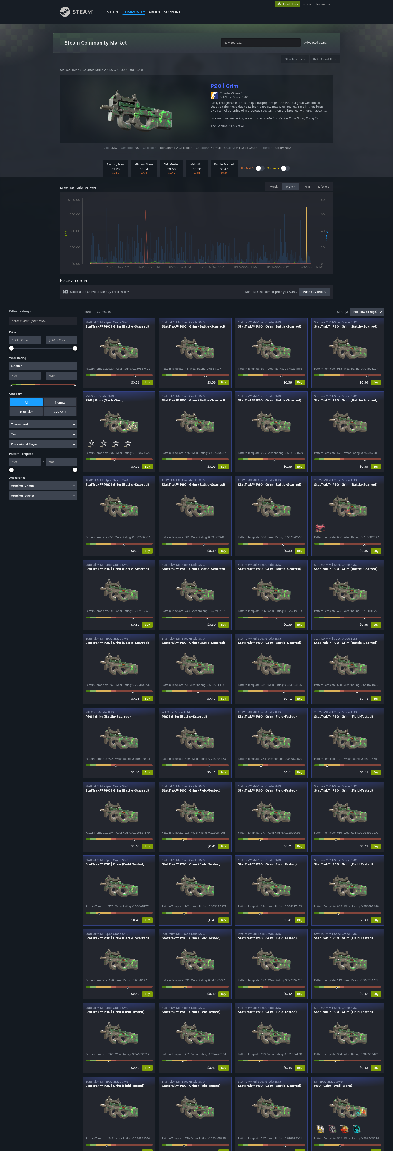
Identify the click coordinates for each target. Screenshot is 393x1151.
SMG (112, 70)
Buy (147, 382)
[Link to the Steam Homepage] (80, 12)
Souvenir (60, 411)
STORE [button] (113, 12)
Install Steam (290, 4)
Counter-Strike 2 (94, 70)
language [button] (321, 4)
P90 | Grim (135, 70)
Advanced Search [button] (316, 42)
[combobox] (261, 43)
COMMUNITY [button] (133, 12)
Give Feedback (295, 59)
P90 (122, 70)
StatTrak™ (26, 411)
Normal (60, 402)
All (26, 402)
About (154, 12)
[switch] (260, 168)
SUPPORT (172, 12)
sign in (307, 4)
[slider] (11, 348)
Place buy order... (315, 292)
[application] (196, 234)
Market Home (69, 70)
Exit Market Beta (324, 59)
